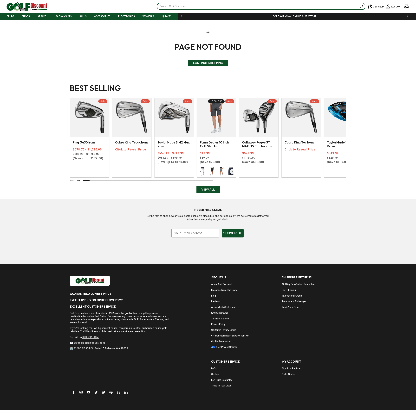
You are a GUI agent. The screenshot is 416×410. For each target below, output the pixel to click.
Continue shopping (208, 63)
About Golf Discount (221, 284)
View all (208, 189)
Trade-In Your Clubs (221, 385)
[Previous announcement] (181, 16)
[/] (24, 6)
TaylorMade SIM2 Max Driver (343, 144)
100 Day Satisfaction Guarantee (298, 284)
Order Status (288, 374)
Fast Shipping (289, 290)
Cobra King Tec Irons (299, 142)
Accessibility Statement (223, 307)
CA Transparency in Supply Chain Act (230, 335)
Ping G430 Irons (84, 142)
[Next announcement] (408, 16)
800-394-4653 (90, 337)
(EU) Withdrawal (219, 312)
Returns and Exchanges (294, 301)
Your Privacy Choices (226, 347)
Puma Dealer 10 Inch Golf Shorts (214, 144)
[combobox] (261, 6)
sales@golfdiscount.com (89, 342)
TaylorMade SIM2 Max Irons (173, 144)
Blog (213, 295)
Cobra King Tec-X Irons (131, 142)
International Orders (292, 295)
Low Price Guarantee (222, 380)
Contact (215, 374)
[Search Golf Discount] (361, 6)
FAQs (214, 368)
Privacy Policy (218, 324)
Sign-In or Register (291, 368)
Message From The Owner (224, 290)
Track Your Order (290, 307)
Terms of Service (220, 318)
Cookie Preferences (221, 341)
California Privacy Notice (223, 330)
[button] (13, 16)
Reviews (215, 301)
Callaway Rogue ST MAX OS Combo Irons (257, 144)
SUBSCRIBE (232, 233)
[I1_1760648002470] (388, 398)
